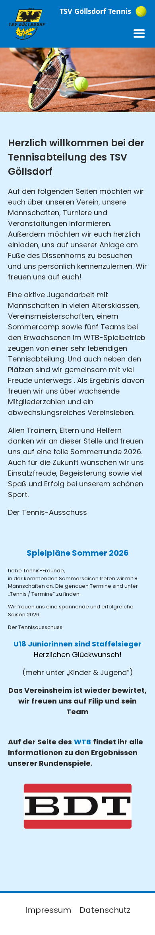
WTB (82, 742)
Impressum (48, 910)
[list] (77, 819)
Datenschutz (104, 910)
